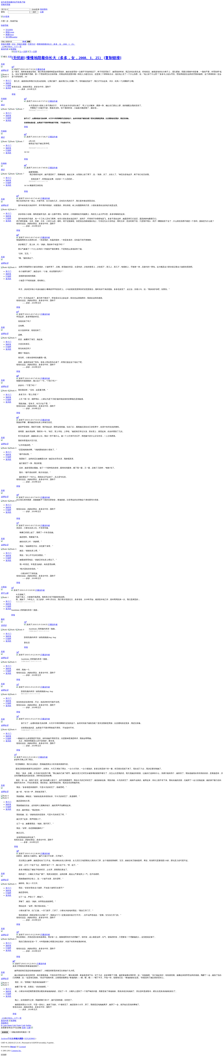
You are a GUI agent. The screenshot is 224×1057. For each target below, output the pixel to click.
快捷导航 (4, 25)
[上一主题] (22, 51)
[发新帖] (12, 49)
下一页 (18, 47)
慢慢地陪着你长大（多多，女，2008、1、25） (56, 44)
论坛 (9, 30)
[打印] (14, 51)
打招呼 (8, 86)
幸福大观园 (5, 44)
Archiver (4, 1039)
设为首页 (4, 2)
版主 (3, 105)
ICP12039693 (30, 1039)
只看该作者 (40, 69)
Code (23, 1025)
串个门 (8, 81)
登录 (24, 1028)
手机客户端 (20, 2)
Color (5, 1025)
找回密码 (43, 9)
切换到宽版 (5, 4)
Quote (18, 1025)
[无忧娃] (18, 58)
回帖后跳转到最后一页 (21, 1032)
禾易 (10, 57)
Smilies (28, 1025)
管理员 (4, 625)
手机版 (10, 1039)
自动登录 (35, 9)
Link (14, 1025)
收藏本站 (12, 2)
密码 (3, 12)
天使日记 (31, 44)
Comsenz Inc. (16, 1051)
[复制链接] (112, 58)
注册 (42, 12)
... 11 (14, 47)
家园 (10, 35)
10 (11, 47)
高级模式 (4, 1023)
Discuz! (13, 1047)
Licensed (22, 1047)
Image (9, 1025)
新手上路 (4, 593)
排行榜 (11, 37)
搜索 (24, 41)
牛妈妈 (4, 99)
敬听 (3, 619)
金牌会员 (4, 70)
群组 (10, 32)
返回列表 (4, 49)
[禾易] (2, 57)
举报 (13, 94)
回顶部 (4, 1055)
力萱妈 (4, 587)
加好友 (8, 83)
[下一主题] (32, 51)
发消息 (8, 88)
